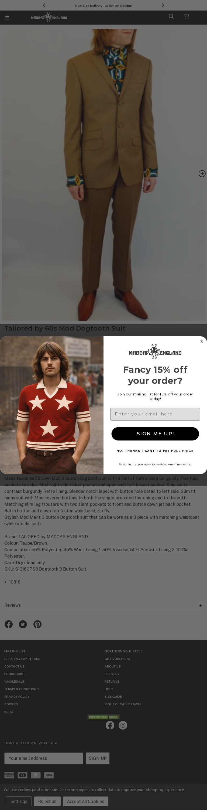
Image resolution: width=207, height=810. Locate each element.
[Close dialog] (201, 341)
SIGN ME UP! (155, 434)
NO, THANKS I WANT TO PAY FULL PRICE (155, 450)
